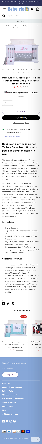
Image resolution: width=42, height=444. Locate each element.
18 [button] (28, 72)
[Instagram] (10, 421)
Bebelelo (21, 96)
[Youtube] (7, 421)
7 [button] (23, 69)
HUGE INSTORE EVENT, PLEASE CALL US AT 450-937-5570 (21, 3)
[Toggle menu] (4, 9)
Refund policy (7, 406)
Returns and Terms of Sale (13, 399)
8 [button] (26, 69)
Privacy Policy (8, 391)
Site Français (21, 21)
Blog (4, 410)
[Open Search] (3, 16)
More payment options (21, 123)
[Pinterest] (14, 421)
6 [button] (21, 69)
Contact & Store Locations (12, 387)
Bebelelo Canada (18, 438)
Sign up (10, 375)
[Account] (32, 8)
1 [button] (8, 69)
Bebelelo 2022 (27, 438)
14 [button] (18, 72)
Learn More (33, 92)
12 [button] (13, 72)
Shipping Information (10, 395)
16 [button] (23, 72)
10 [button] (31, 69)
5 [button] (18, 69)
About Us (6, 383)
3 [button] (13, 69)
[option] (21, 21)
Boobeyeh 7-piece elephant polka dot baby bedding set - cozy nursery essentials (15, 344)
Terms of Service (9, 402)
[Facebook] (3, 421)
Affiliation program (10, 414)
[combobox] (7, 103)
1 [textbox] (4, 104)
